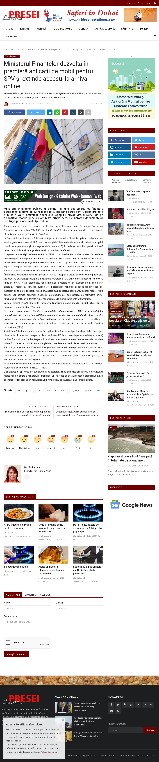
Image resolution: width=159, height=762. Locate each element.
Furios (64, 448)
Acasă (6, 49)
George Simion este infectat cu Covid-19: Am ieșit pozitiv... (88, 734)
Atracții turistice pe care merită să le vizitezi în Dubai (141, 336)
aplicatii (28, 390)
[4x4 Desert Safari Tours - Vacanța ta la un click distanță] (100, 15)
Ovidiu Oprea (132, 235)
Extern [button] (24, 28)
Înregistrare (145, 3)
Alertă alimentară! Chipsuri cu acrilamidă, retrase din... (52, 570)
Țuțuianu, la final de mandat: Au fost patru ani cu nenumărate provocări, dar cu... (28, 413)
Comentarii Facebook (37, 594)
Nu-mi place (24, 448)
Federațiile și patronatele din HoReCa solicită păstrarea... (87, 570)
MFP (18, 390)
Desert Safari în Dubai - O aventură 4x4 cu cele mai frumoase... (139, 355)
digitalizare (76, 390)
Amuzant (51, 448)
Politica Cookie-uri (146, 755)
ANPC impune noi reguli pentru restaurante (17, 526)
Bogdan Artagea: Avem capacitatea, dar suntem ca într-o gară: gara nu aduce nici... (77, 413)
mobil (39, 390)
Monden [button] (83, 28)
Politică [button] (41, 28)
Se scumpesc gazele (16, 566)
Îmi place (10, 448)
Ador (37, 448)
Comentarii (13, 594)
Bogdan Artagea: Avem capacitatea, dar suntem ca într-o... (140, 228)
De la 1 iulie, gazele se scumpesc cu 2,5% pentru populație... (87, 528)
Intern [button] (9, 28)
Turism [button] (144, 28)
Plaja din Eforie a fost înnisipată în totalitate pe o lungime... (130, 458)
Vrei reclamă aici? (93, 201)
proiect (88, 390)
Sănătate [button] (127, 28)
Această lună (131, 179)
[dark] (155, 3)
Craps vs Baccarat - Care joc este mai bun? (139, 375)
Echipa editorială (88, 755)
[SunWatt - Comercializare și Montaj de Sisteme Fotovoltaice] (131, 88)
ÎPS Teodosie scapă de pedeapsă (138, 193)
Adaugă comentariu (16, 654)
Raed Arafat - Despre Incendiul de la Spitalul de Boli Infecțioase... (140, 394)
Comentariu (10, 616)
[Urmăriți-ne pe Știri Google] (131, 504)
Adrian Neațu (114, 325)
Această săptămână (116, 181)
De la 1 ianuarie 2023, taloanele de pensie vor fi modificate (53, 528)
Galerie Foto (71, 755)
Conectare (131, 3)
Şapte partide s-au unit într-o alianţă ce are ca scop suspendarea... (87, 706)
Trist (78, 448)
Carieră (102, 755)
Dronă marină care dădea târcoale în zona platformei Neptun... (140, 270)
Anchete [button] (10, 36)
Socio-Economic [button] (62, 28)
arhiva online (60, 390)
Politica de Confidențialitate (122, 755)
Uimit (91, 448)
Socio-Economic (17, 49)
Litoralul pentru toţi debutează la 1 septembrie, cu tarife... (140, 249)
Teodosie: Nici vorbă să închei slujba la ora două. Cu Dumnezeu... (88, 721)
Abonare (150, 730)
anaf (98, 390)
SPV (48, 390)
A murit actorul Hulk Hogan (140, 209)
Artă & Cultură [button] (105, 28)
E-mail (59, 602)
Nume (7, 602)
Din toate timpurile (147, 181)
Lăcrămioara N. (17, 103)
